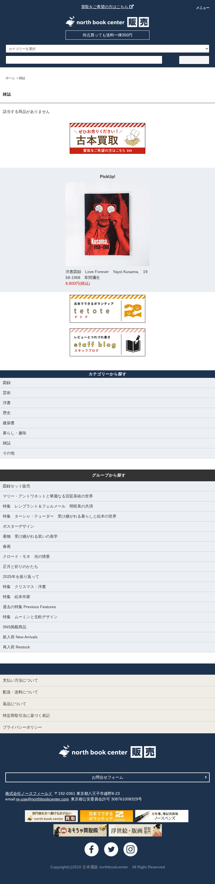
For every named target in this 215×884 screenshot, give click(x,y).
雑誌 (22, 78)
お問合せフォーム (107, 777)
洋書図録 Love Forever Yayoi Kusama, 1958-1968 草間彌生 (107, 277)
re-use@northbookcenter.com (42, 799)
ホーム (10, 78)
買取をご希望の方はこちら (105, 6)
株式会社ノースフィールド (28, 793)
